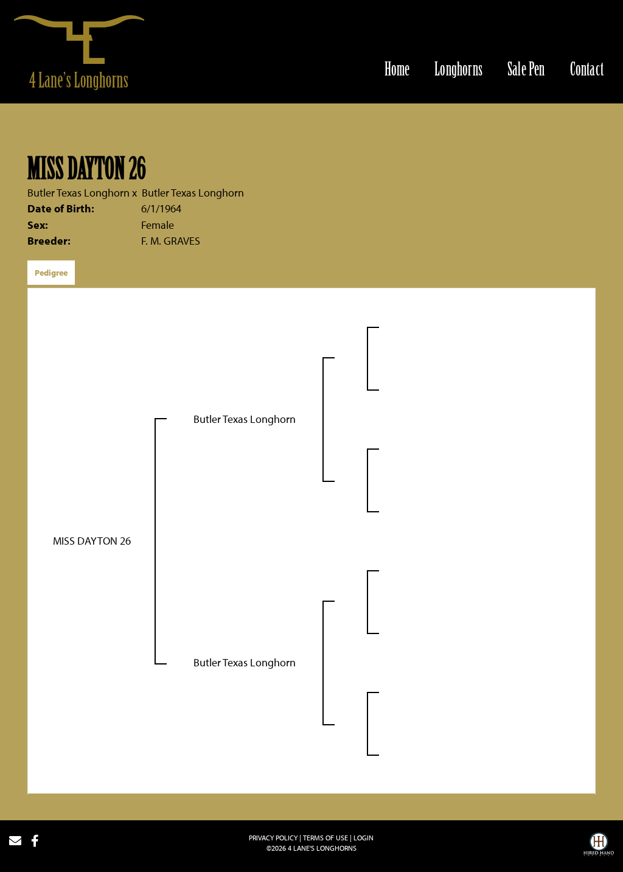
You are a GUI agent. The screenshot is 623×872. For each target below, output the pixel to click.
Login (363, 837)
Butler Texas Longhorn (78, 193)
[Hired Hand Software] (598, 845)
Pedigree (51, 272)
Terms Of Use (325, 837)
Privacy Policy (273, 837)
